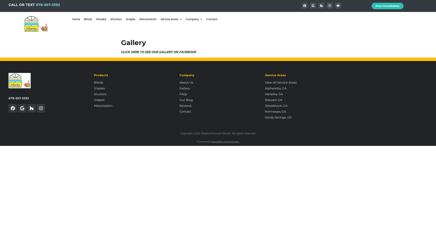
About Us (186, 82)
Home (76, 19)
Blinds (88, 19)
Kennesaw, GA (275, 111)
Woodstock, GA (276, 105)
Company (192, 19)
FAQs (183, 94)
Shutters (116, 19)
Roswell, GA (273, 100)
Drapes (130, 19)
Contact (211, 19)
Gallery (185, 88)
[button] (171, 19)
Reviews (186, 105)
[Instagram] (330, 6)
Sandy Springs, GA (278, 117)
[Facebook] (305, 6)
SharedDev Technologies (225, 141)
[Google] (313, 6)
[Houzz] (321, 6)
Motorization (148, 19)
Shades (101, 19)
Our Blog (186, 100)
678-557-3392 (48, 5)
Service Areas (169, 19)
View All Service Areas (281, 82)
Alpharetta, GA (275, 88)
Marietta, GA (274, 94)
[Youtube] (338, 6)
